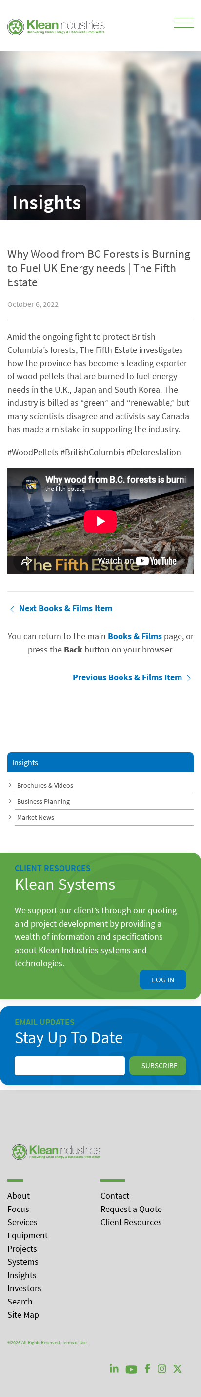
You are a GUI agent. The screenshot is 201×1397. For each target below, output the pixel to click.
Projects (22, 1248)
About (18, 1195)
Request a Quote (131, 1208)
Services (22, 1222)
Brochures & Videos (45, 785)
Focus (18, 1208)
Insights (22, 1275)
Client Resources (131, 1222)
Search (20, 1301)
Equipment (27, 1235)
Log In (163, 979)
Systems (23, 1261)
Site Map (23, 1314)
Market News (35, 817)
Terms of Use (74, 1342)
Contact (114, 1195)
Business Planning (43, 801)
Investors (24, 1288)
